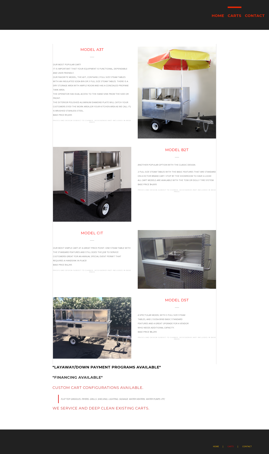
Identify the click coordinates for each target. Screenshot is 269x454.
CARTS (231, 446)
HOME (216, 446)
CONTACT (247, 446)
